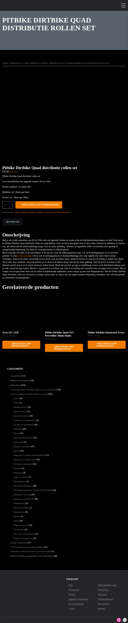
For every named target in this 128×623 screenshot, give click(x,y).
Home (5, 63)
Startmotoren (18, 512)
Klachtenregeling (105, 599)
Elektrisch (17, 429)
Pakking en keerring (21, 494)
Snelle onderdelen (21, 508)
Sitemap (101, 608)
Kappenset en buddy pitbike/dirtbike (29, 455)
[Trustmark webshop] (21, 585)
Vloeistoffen (18, 529)
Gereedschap (15, 376)
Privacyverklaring (76, 604)
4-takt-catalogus (25, 256)
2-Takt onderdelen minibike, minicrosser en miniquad (33, 389)
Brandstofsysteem (20, 416)
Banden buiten (19, 411)
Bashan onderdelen (18, 542)
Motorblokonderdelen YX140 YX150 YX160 (32, 490)
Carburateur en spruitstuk (24, 420)
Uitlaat (16, 521)
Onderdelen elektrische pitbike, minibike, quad (30, 551)
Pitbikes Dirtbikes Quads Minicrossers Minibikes (31, 556)
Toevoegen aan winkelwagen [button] (21, 344)
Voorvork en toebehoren (23, 534)
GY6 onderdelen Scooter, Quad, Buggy (26, 547)
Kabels (16, 451)
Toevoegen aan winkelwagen (41, 205)
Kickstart (17, 468)
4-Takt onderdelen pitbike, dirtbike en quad (44, 63)
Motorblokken (19, 481)
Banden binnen (19, 407)
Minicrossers (73, 590)
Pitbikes (71, 594)
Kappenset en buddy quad (24, 459)
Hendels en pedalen (21, 446)
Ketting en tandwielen (22, 464)
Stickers (16, 516)
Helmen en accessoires (20, 380)
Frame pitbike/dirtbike (22, 438)
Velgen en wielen (20, 525)
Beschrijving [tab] (13, 222)
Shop (70, 585)
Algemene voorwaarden (78, 599)
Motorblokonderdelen (61, 212)
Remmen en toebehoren (23, 499)
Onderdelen (15, 63)
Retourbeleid (103, 604)
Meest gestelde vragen (107, 585)
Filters (16, 433)
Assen (15, 403)
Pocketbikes (103, 590)
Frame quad (18, 442)
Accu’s (16, 398)
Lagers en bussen (20, 477)
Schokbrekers (19, 503)
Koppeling (17, 473)
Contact (71, 608)
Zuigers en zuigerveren (23, 538)
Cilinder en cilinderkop (23, 424)
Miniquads (102, 594)
